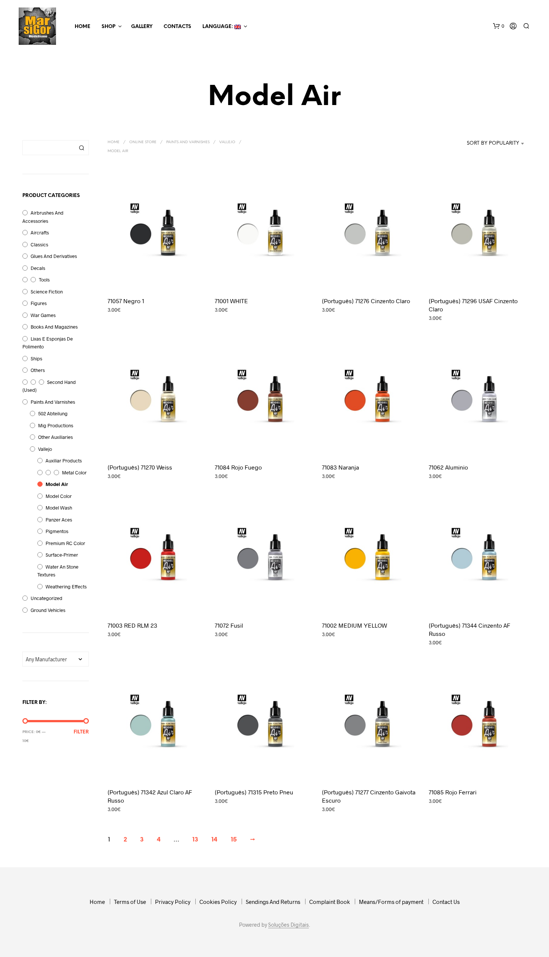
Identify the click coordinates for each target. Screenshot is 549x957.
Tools (44, 280)
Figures (39, 303)
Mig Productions (55, 425)
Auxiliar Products (64, 461)
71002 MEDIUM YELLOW (354, 625)
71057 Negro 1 (126, 300)
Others (38, 370)
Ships (36, 358)
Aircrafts (40, 233)
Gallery (141, 26)
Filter (81, 732)
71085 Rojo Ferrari (453, 792)
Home (82, 26)
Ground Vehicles (48, 610)
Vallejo (45, 449)
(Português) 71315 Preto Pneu (254, 792)
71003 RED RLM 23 (132, 625)
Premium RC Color (65, 543)
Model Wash (59, 508)
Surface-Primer (62, 555)
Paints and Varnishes (53, 402)
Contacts (177, 26)
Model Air (57, 484)
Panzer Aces (59, 520)
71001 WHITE (231, 300)
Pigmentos (57, 531)
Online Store (142, 142)
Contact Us (446, 901)
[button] (498, 26)
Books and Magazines (54, 327)
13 (195, 840)
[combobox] (489, 143)
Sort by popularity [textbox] (493, 143)
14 (214, 840)
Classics (39, 244)
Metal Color (74, 473)
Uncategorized (46, 598)
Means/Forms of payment (391, 901)
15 (234, 840)
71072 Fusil (229, 625)
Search (81, 147)
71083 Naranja (340, 467)
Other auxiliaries (55, 437)
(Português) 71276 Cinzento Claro (366, 300)
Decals (38, 268)
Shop (108, 26)
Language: (218, 26)
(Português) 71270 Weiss (140, 467)
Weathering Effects (66, 587)
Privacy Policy (172, 901)
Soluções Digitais (288, 925)
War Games (43, 315)
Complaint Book (329, 901)
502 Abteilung (53, 413)
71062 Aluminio (448, 467)
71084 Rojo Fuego (238, 467)
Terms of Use (130, 901)
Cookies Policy (218, 901)
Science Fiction (47, 292)
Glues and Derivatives (54, 256)
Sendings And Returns (273, 901)
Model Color (59, 496)
